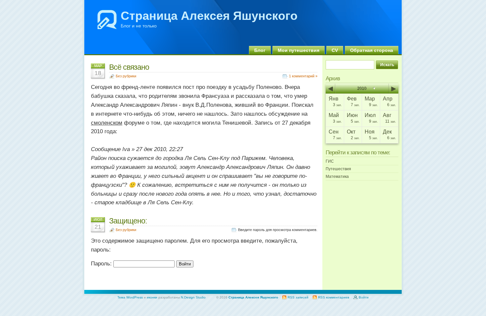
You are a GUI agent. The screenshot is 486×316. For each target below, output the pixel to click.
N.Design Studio (193, 297)
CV (335, 50)
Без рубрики (126, 76)
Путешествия (338, 169)
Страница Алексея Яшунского (209, 15)
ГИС (330, 161)
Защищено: (128, 221)
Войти (364, 297)
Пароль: (102, 263)
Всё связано (129, 67)
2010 (362, 88)
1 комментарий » (303, 76)
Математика (337, 176)
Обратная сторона (371, 50)
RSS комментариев (333, 297)
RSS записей (298, 297)
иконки (152, 297)
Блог (259, 50)
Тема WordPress (130, 297)
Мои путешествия (298, 50)
